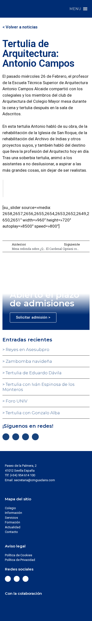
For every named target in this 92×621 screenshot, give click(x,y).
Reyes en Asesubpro (27, 349)
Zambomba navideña (28, 361)
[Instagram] (25, 436)
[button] (75, 9)
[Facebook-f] (5, 436)
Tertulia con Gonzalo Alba (32, 412)
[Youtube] (35, 436)
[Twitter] (15, 436)
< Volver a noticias (20, 27)
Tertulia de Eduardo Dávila (33, 372)
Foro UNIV (16, 401)
